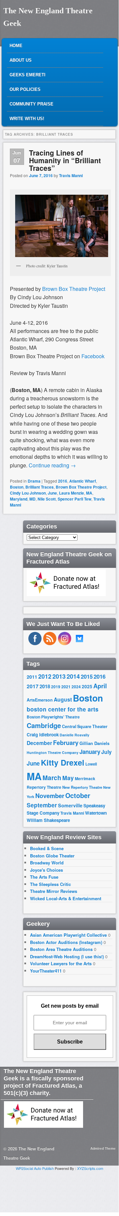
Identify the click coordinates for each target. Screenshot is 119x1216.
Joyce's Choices (46, 870)
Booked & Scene (47, 848)
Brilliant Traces (39, 487)
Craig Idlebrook (43, 734)
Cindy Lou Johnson (28, 493)
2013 (59, 676)
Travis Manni (71, 175)
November (49, 795)
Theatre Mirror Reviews (53, 891)
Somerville (70, 805)
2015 (87, 676)
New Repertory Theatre (82, 787)
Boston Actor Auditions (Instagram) (66, 942)
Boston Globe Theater (52, 855)
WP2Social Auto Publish (35, 1168)
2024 (76, 687)
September (42, 805)
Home (16, 45)
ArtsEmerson (40, 700)
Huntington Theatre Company (52, 752)
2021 (66, 687)
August (63, 699)
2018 (45, 686)
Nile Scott (47, 499)
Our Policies (25, 89)
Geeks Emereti (27, 74)
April (100, 686)
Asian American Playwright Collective (68, 935)
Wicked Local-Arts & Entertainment (65, 898)
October (77, 795)
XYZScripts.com (90, 1168)
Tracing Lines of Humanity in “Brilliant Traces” (65, 160)
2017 (33, 686)
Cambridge (44, 725)
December (39, 743)
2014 (73, 676)
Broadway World (47, 862)
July (106, 752)
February (65, 742)
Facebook (92, 356)
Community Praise (31, 103)
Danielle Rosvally (74, 734)
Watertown (96, 813)
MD (32, 499)
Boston (16, 487)
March (52, 777)
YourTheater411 (46, 971)
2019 (55, 687)
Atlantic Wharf (82, 481)
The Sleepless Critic (50, 884)
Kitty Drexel (62, 762)
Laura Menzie (71, 493)
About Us (21, 60)
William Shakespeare (48, 820)
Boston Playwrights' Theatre (53, 717)
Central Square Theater (84, 726)
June (52, 493)
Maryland (18, 499)
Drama (34, 481)
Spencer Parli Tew (74, 499)
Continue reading (52, 465)
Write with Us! (27, 118)
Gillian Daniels (94, 743)
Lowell (91, 764)
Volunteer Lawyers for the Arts (61, 963)
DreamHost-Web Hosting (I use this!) (67, 956)
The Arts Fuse (44, 877)
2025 (87, 686)
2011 (32, 676)
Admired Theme (103, 1148)
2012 (44, 676)
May (68, 778)
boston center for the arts (63, 709)
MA (89, 493)
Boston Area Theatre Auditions (61, 949)
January (89, 752)
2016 (62, 481)
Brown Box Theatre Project (73, 289)
